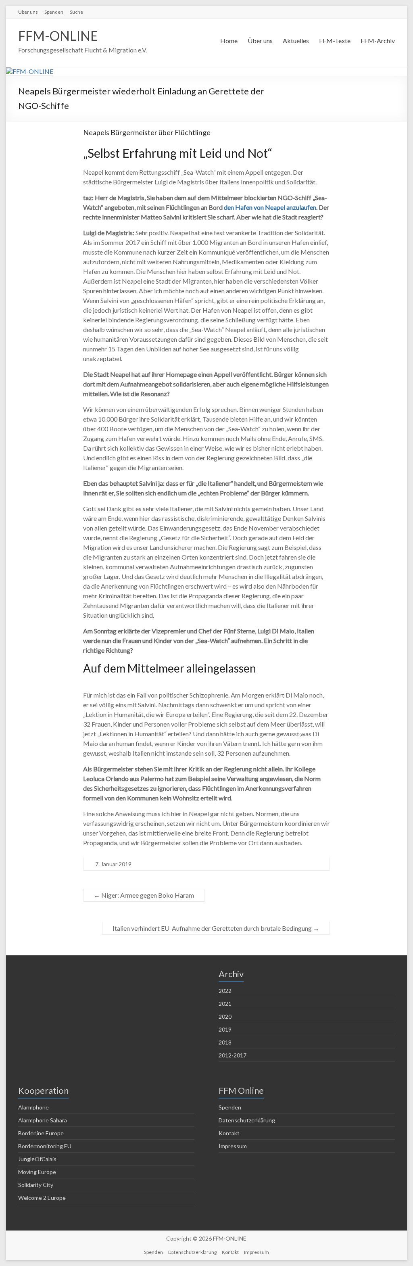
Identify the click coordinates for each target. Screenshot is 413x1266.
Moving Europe (37, 1171)
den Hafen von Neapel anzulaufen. (270, 207)
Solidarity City (35, 1184)
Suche (76, 12)
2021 (225, 1003)
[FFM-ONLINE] (29, 71)
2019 (225, 1029)
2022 (225, 990)
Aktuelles (296, 40)
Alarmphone (33, 1107)
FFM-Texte (334, 40)
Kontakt (229, 1133)
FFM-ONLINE (58, 36)
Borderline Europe (41, 1133)
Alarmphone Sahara (42, 1120)
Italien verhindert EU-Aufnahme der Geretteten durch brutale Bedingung (216, 928)
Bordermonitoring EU (44, 1146)
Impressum (233, 1146)
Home (229, 40)
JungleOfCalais (37, 1158)
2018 (225, 1042)
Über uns (28, 12)
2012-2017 (232, 1055)
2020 (225, 1016)
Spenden (53, 12)
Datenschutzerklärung (247, 1120)
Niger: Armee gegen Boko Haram (144, 895)
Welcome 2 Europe (42, 1197)
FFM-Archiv (378, 40)
